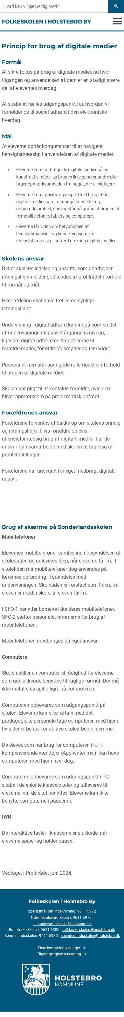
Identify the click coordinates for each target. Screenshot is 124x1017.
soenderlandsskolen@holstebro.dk (90, 935)
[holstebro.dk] (62, 979)
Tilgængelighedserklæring (59, 954)
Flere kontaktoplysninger (59, 948)
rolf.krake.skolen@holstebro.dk (88, 929)
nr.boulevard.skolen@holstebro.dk (62, 923)
